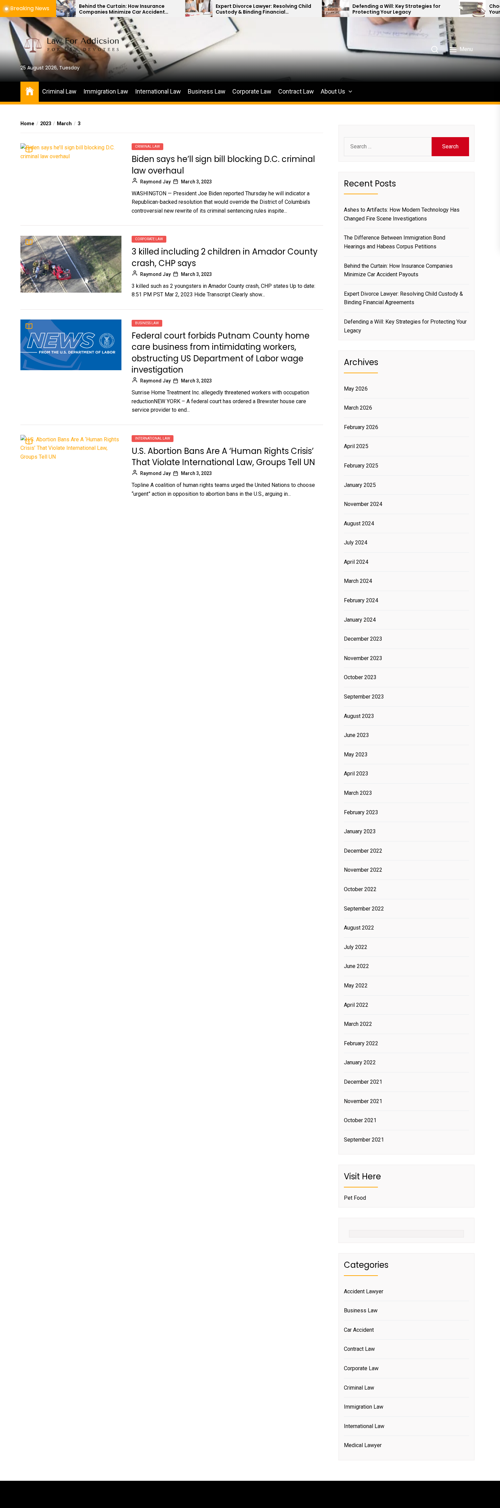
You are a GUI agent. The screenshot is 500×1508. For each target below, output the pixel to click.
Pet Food (355, 1198)
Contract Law (296, 91)
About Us (333, 91)
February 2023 (361, 812)
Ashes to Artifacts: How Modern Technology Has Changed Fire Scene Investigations (402, 214)
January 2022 (360, 1062)
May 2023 (356, 754)
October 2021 (360, 1120)
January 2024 (360, 620)
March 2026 (358, 408)
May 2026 (356, 389)
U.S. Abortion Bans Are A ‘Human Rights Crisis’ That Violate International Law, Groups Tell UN (223, 456)
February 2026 (361, 427)
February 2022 (361, 1043)
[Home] (29, 91)
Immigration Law (105, 91)
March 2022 (358, 1024)
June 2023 (356, 735)
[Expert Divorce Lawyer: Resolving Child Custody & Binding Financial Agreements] (147, 8)
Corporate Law (251, 91)
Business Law (207, 91)
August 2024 (359, 523)
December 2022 (363, 851)
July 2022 (355, 947)
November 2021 (363, 1101)
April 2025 (356, 446)
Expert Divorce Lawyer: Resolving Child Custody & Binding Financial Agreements (212, 9)
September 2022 (364, 908)
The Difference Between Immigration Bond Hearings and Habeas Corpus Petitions (394, 242)
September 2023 (364, 696)
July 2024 (355, 542)
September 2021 (364, 1139)
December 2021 (363, 1082)
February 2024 (361, 600)
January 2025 (360, 485)
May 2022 (356, 985)
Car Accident (359, 1330)
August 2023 (359, 716)
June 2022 (356, 966)
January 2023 (360, 831)
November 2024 (363, 504)
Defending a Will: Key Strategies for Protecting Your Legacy (345, 9)
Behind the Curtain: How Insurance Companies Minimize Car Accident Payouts (70, 9)
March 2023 (358, 793)
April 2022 (356, 1005)
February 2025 (361, 465)
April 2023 (356, 773)
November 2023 (363, 658)
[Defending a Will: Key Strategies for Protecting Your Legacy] (283, 8)
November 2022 (363, 870)
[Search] (434, 49)
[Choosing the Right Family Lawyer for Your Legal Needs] (420, 8)
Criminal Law (59, 91)
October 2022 (360, 889)
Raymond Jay (155, 181)
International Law (158, 91)
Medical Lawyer (363, 1445)
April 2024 (356, 562)
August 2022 (359, 927)
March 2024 (358, 581)
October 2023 (360, 677)
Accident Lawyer (363, 1291)
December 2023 (363, 639)
